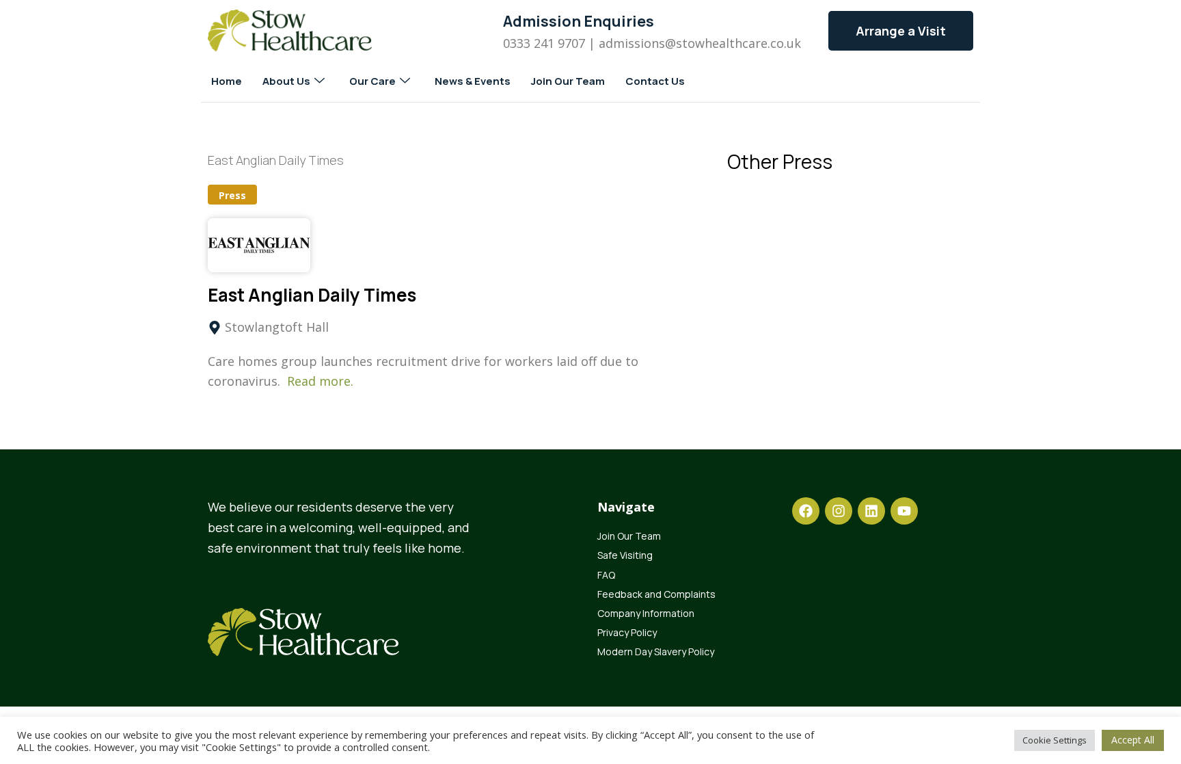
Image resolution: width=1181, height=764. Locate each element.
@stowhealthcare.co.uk (733, 43)
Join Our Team (568, 81)
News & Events (473, 81)
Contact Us (655, 81)
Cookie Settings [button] (1054, 740)
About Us (286, 81)
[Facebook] (805, 511)
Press (232, 195)
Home (226, 81)
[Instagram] (838, 511)
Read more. (320, 381)
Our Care (372, 81)
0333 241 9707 (544, 43)
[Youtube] (904, 511)
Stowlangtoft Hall (277, 327)
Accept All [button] (1132, 739)
